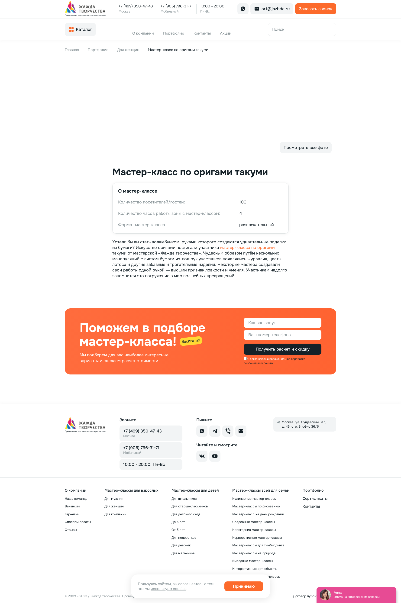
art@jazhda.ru (276, 8)
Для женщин (128, 49)
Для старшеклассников (189, 506)
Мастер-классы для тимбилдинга (258, 545)
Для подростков (183, 537)
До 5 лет (178, 522)
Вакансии (72, 506)
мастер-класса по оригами (247, 247)
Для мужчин (113, 499)
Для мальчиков (183, 553)
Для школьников (184, 499)
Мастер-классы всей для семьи (260, 490)
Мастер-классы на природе (253, 553)
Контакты (311, 506)
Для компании (115, 514)
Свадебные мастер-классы (253, 522)
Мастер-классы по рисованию (256, 506)
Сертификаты (315, 498)
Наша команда (76, 499)
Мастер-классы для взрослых (131, 490)
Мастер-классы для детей (195, 490)
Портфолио (98, 49)
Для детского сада (185, 514)
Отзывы (71, 530)
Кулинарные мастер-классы (254, 499)
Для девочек (181, 545)
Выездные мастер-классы (252, 561)
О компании (75, 490)
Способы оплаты (78, 522)
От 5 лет (178, 530)
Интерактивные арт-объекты (254, 569)
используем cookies (168, 588)
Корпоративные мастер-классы (257, 537)
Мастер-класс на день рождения (258, 514)
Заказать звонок (316, 8)
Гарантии (72, 514)
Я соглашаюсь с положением (266, 359)
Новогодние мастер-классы (254, 530)
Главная (72, 49)
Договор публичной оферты (314, 596)
